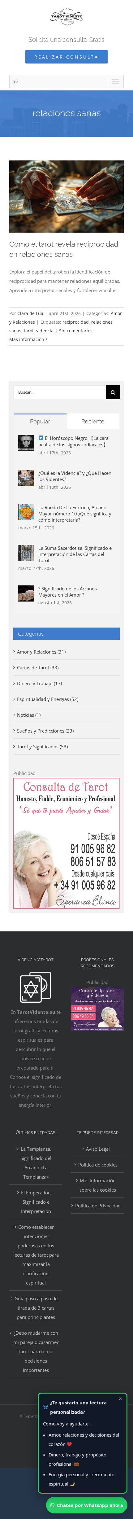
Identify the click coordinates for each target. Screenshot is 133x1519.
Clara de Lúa (30, 313)
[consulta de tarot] (66, 782)
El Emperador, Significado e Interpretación (36, 1201)
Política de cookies (98, 1165)
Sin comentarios (75, 331)
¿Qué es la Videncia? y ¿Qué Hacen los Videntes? (74, 476)
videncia (45, 331)
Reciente (93, 421)
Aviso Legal (98, 1149)
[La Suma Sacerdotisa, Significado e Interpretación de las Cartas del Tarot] (26, 549)
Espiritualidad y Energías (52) (47, 699)
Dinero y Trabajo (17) (39, 683)
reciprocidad (75, 322)
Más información (26, 339)
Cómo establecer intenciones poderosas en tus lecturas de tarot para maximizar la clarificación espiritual (36, 1255)
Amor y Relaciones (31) (41, 652)
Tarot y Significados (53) (42, 746)
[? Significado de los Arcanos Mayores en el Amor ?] (26, 590)
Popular (40, 421)
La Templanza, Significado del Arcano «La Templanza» (35, 1163)
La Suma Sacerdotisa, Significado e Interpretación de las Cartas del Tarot (75, 554)
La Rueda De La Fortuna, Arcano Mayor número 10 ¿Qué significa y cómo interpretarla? (74, 513)
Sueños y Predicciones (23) (45, 731)
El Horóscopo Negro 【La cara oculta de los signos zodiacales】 (73, 441)
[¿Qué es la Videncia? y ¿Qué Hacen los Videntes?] (26, 474)
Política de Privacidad (98, 1205)
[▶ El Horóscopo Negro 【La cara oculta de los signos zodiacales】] (26, 439)
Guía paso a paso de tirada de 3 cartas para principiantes (36, 1307)
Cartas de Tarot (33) (37, 667)
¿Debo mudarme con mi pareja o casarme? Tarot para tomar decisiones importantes (35, 1351)
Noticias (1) (29, 715)
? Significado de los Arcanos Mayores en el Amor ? (67, 591)
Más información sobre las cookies (97, 1185)
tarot (29, 331)
